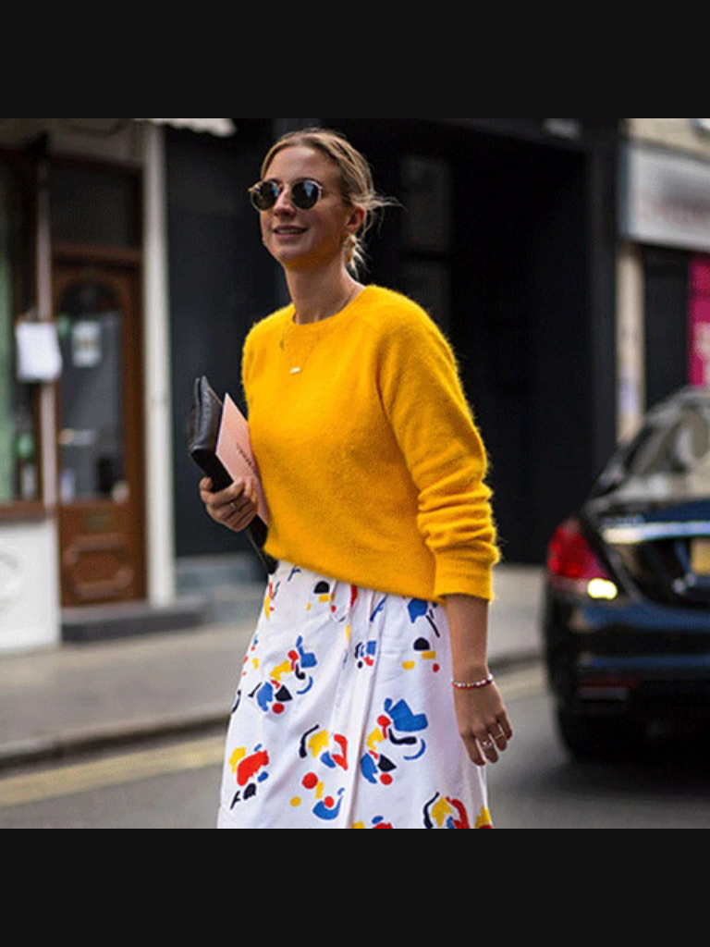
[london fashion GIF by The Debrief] (355, 473)
